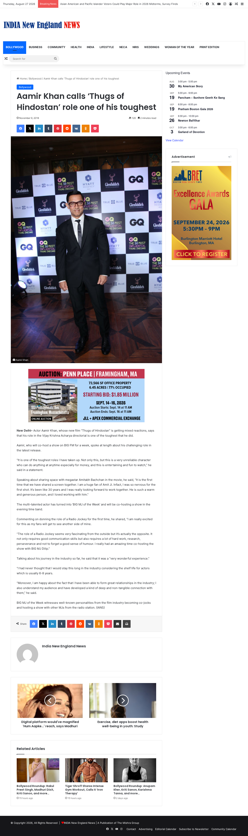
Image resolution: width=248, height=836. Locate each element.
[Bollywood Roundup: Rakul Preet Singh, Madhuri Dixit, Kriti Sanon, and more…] (38, 770)
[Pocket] (95, 128)
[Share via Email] (117, 624)
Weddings (151, 47)
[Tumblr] (48, 128)
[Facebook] (20, 128)
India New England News (64, 646)
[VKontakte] (76, 128)
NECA (123, 47)
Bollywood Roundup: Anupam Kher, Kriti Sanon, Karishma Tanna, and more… (134, 789)
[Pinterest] (58, 128)
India (90, 47)
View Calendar (174, 140)
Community (56, 47)
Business (35, 47)
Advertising (145, 829)
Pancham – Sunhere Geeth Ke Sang (201, 97)
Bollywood (14, 47)
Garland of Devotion (191, 132)
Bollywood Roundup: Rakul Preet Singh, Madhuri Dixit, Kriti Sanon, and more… (35, 789)
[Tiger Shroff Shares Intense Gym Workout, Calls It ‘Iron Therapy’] (86, 770)
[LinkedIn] (39, 128)
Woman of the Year (179, 47)
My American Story (190, 86)
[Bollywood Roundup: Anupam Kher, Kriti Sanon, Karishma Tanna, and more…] (135, 770)
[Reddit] (67, 128)
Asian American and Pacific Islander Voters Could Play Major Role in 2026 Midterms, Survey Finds (119, 3)
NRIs (136, 47)
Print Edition (209, 47)
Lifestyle (107, 47)
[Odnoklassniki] (86, 128)
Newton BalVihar (189, 120)
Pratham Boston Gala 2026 (195, 109)
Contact (131, 829)
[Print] (127, 624)
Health (76, 47)
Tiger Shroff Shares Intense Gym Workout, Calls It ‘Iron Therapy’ (84, 789)
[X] (30, 128)
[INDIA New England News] (41, 24)
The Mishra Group (128, 822)
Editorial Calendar (165, 829)
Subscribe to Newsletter (194, 829)
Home (23, 78)
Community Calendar (223, 829)
